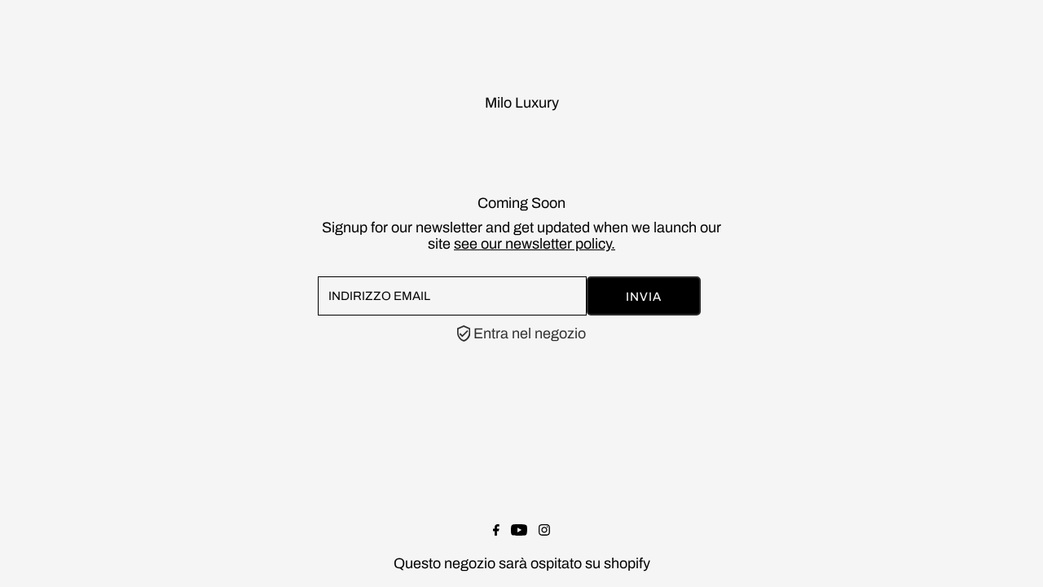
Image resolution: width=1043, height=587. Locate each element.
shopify (627, 563)
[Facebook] (496, 531)
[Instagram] (544, 531)
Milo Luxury (522, 103)
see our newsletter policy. (534, 244)
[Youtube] (519, 531)
